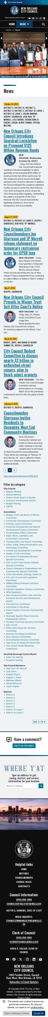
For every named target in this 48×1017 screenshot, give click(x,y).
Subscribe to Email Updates (24, 981)
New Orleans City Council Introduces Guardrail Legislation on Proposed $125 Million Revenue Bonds (21, 140)
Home (8, 30)
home (12, 24)
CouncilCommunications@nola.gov (24, 922)
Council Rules (24, 882)
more (23, 24)
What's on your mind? (24, 745)
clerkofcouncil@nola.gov (24, 942)
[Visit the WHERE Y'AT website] (24, 769)
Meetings (24, 873)
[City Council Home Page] (24, 849)
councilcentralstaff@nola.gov (24, 904)
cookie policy (37, 1007)
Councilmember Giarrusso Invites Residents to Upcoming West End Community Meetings (20, 422)
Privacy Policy (24, 997)
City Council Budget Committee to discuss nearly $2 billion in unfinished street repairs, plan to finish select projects (21, 362)
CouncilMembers (24, 877)
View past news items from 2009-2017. (21, 476)
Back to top (38, 721)
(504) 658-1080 (24, 899)
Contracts (24, 886)
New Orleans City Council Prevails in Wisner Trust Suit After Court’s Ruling (24, 301)
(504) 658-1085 (24, 937)
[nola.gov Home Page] (13, 2)
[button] (1, 38)
